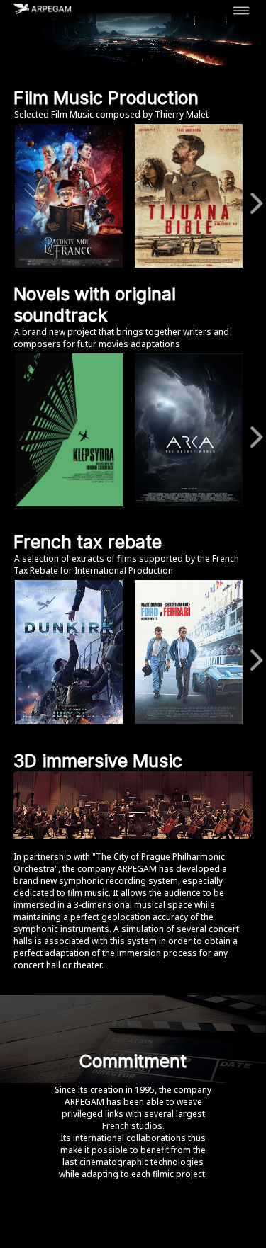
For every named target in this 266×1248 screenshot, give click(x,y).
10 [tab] (216, 725)
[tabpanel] (71, 429)
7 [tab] (184, 521)
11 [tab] (238, 725)
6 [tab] (163, 521)
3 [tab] (99, 521)
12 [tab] (131, 739)
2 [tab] (78, 521)
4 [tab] (120, 521)
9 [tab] (195, 725)
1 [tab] (57, 521)
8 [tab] (206, 521)
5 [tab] (142, 521)
